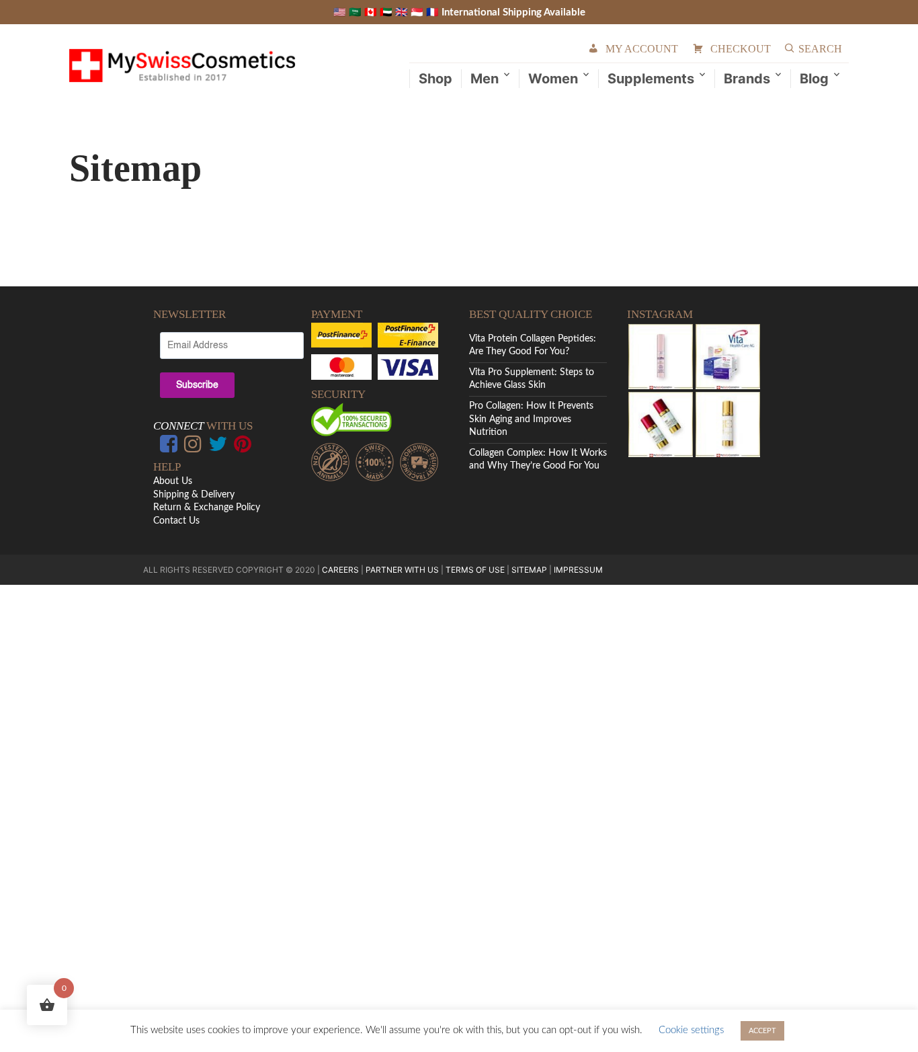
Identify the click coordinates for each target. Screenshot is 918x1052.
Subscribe (197, 385)
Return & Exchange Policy (206, 507)
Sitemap (529, 570)
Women (553, 79)
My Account (642, 48)
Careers (340, 570)
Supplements (651, 79)
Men (484, 79)
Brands (747, 79)
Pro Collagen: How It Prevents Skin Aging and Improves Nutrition (531, 419)
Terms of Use (475, 570)
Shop (435, 79)
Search (820, 48)
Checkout (740, 48)
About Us (172, 481)
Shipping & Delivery (194, 494)
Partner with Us (403, 570)
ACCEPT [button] (762, 1031)
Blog (814, 79)
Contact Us (176, 521)
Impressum (578, 570)
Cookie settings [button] (691, 1030)
